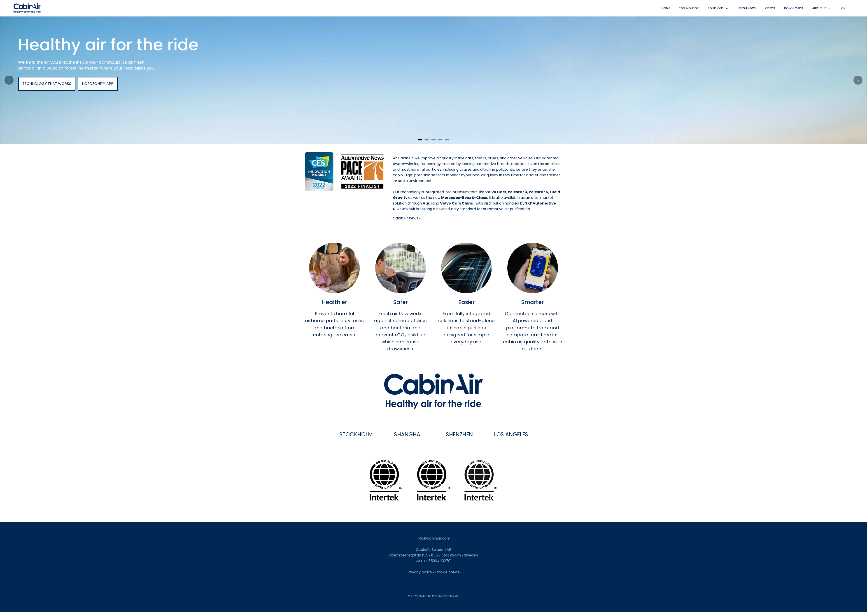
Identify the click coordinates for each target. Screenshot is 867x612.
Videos (770, 8)
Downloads (793, 8)
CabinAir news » (407, 218)
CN (843, 8)
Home (666, 8)
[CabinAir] (27, 8)
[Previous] (9, 80)
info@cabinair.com (433, 538)
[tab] (420, 139)
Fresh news (747, 8)
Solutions (716, 8)
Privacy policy (420, 572)
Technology (689, 8)
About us (819, 8)
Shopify (453, 596)
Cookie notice (447, 572)
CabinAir (425, 596)
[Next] (857, 80)
